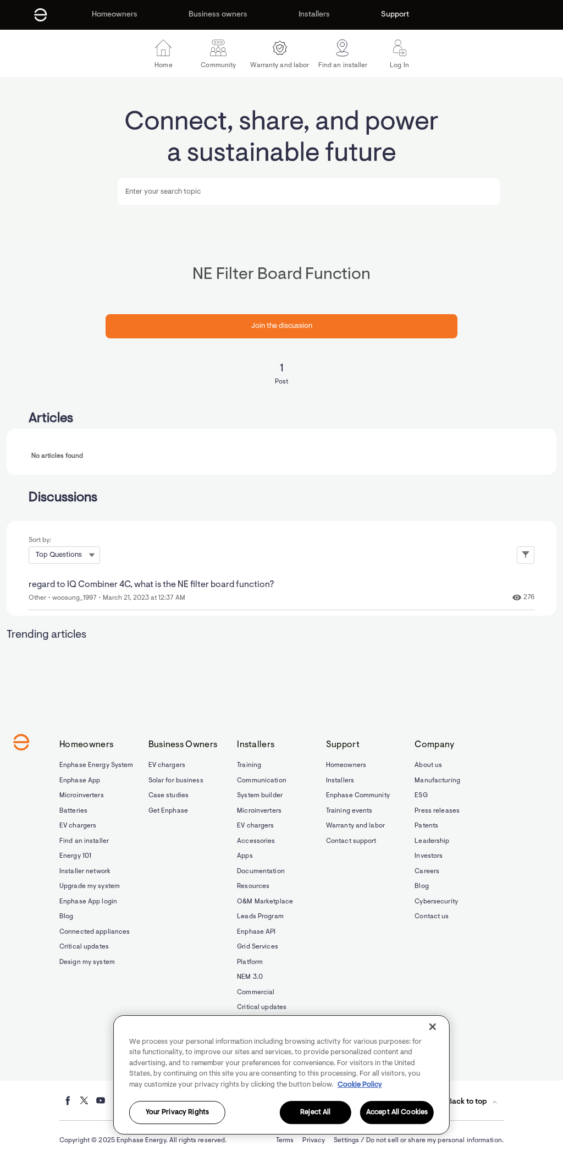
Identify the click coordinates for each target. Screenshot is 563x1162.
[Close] (433, 1027)
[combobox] (308, 191)
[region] (281, 1075)
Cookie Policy (360, 1084)
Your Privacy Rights (177, 1112)
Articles (51, 418)
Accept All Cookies (397, 1112)
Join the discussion (281, 326)
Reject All (315, 1112)
